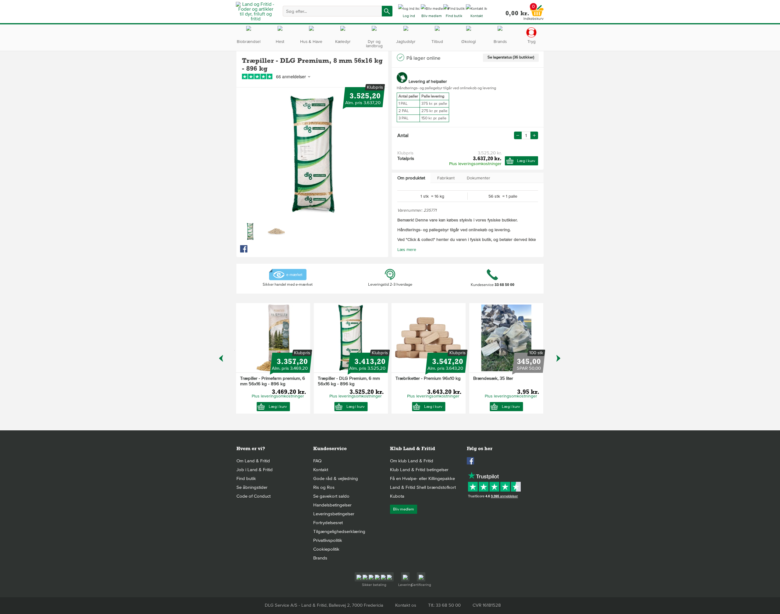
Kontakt (320, 469)
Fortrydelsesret (328, 522)
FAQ (317, 461)
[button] (534, 135)
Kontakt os (405, 605)
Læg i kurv (526, 160)
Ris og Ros (324, 487)
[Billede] (250, 231)
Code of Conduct (253, 496)
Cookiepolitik (326, 549)
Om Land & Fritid (253, 461)
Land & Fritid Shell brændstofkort (423, 487)
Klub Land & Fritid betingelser (419, 469)
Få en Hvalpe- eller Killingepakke (422, 478)
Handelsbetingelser (332, 505)
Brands (320, 558)
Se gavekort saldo (331, 496)
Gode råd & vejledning (335, 478)
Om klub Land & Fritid (411, 461)
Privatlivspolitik (327, 540)
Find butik (246, 478)
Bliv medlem (403, 509)
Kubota (397, 496)
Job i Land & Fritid (254, 469)
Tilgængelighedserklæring (339, 531)
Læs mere (406, 249)
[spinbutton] (526, 135)
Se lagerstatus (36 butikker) (511, 57)
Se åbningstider (252, 487)
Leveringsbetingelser (333, 514)
